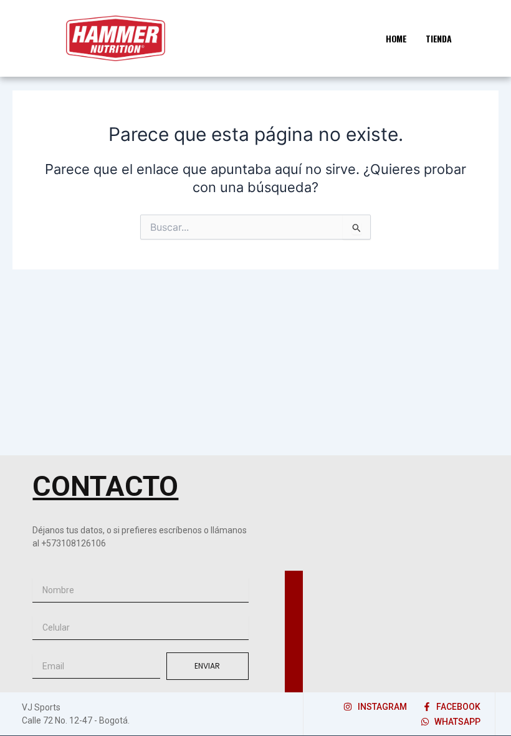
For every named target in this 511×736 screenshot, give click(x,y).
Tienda (439, 38)
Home (396, 38)
